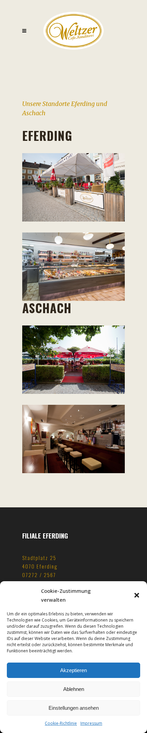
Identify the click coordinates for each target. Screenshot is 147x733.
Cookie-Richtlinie (61, 723)
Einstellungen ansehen (74, 708)
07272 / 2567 (39, 574)
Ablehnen (73, 689)
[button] (136, 595)
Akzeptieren (73, 670)
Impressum (91, 723)
